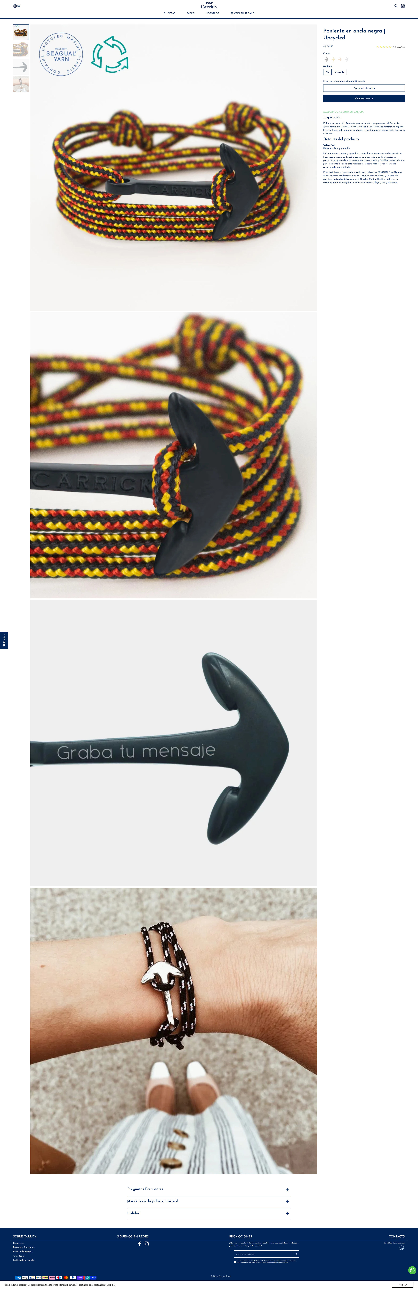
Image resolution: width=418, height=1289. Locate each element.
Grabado (327, 66)
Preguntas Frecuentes (145, 1189)
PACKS (190, 13)
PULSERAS (169, 13)
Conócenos (18, 1243)
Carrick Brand (225, 1276)
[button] (20, 6)
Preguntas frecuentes (23, 1247)
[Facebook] (139, 1244)
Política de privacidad (24, 1260)
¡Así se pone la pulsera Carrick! (152, 1201)
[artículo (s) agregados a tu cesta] (403, 6)
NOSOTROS (212, 13)
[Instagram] (146, 1244)
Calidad (133, 1213)
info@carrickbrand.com (394, 1243)
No (327, 72)
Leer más (111, 1285)
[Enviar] (295, 1254)
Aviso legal (18, 1256)
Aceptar (403, 1285)
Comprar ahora (364, 98)
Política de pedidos (22, 1251)
